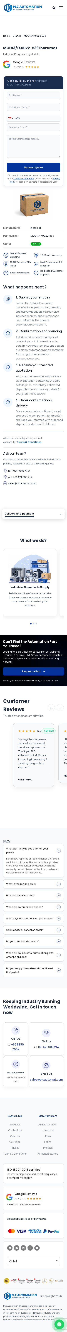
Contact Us (15, 1130)
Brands (17, 35)
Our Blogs (15, 1142)
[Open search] (54, 7)
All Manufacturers (48, 1153)
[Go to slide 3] (36, 623)
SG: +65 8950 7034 (19, 470)
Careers (15, 1136)
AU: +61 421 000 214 (20, 477)
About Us (15, 1124)
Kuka (48, 1136)
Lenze (47, 1142)
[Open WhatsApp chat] (59, 1324)
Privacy (15, 1147)
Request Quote (33, 167)
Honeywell (48, 1130)
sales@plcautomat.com (22, 483)
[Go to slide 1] (31, 624)
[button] (10, 118)
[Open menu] (61, 8)
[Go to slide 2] (33, 623)
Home (6, 35)
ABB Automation (47, 1124)
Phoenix (48, 1147)
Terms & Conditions (23, 178)
